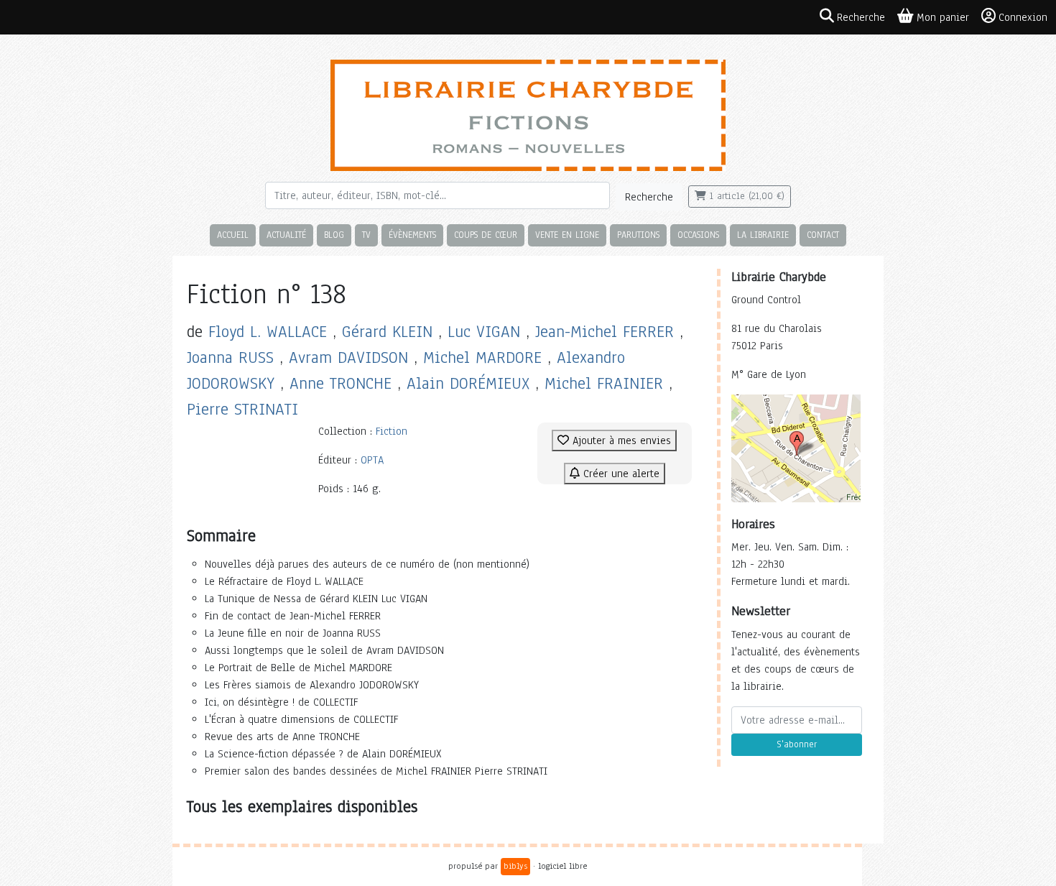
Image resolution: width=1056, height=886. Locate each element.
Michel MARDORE (482, 357)
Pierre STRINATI (242, 409)
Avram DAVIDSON (348, 357)
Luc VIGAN (484, 331)
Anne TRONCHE (341, 383)
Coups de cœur (485, 235)
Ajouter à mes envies (620, 440)
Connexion (1023, 17)
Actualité (286, 235)
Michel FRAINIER (604, 383)
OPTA (372, 460)
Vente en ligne (567, 235)
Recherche (649, 197)
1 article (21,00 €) (745, 196)
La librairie (763, 235)
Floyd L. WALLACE (267, 331)
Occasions (698, 235)
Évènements (412, 235)
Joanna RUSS (230, 357)
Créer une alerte (619, 473)
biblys (515, 866)
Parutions (638, 235)
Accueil (233, 235)
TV (366, 235)
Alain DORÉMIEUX (468, 383)
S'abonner (797, 744)
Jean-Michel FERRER (604, 331)
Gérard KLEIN (387, 331)
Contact (823, 235)
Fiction (391, 431)
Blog (334, 235)
